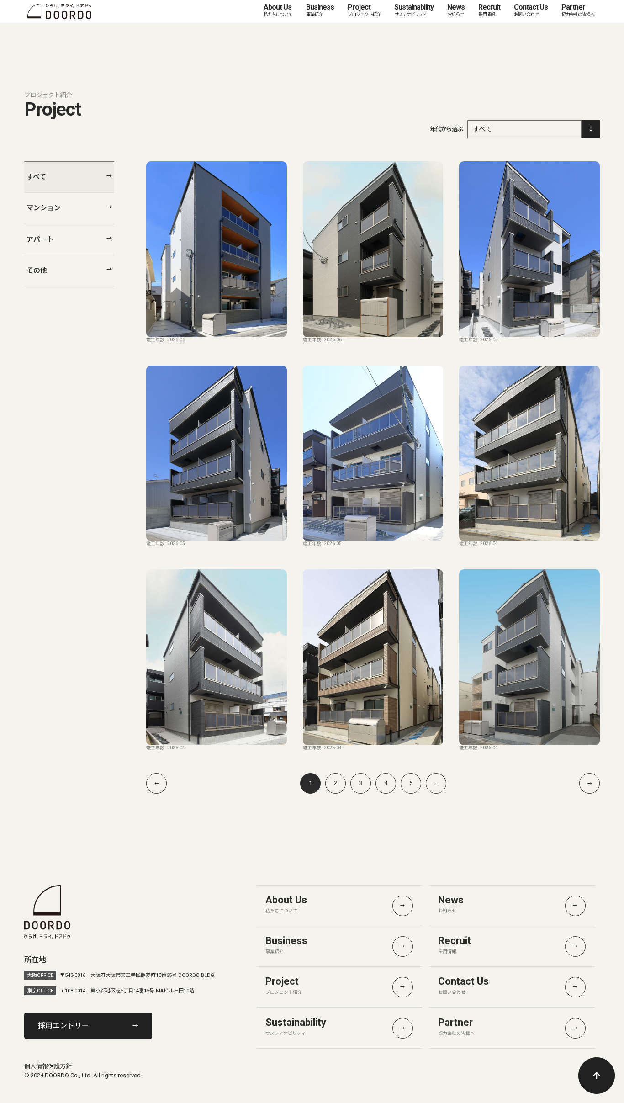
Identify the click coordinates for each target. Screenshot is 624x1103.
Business (320, 9)
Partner (577, 9)
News (456, 9)
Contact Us (531, 9)
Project (364, 9)
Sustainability (414, 9)
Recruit (489, 9)
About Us (278, 9)
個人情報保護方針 (48, 1066)
